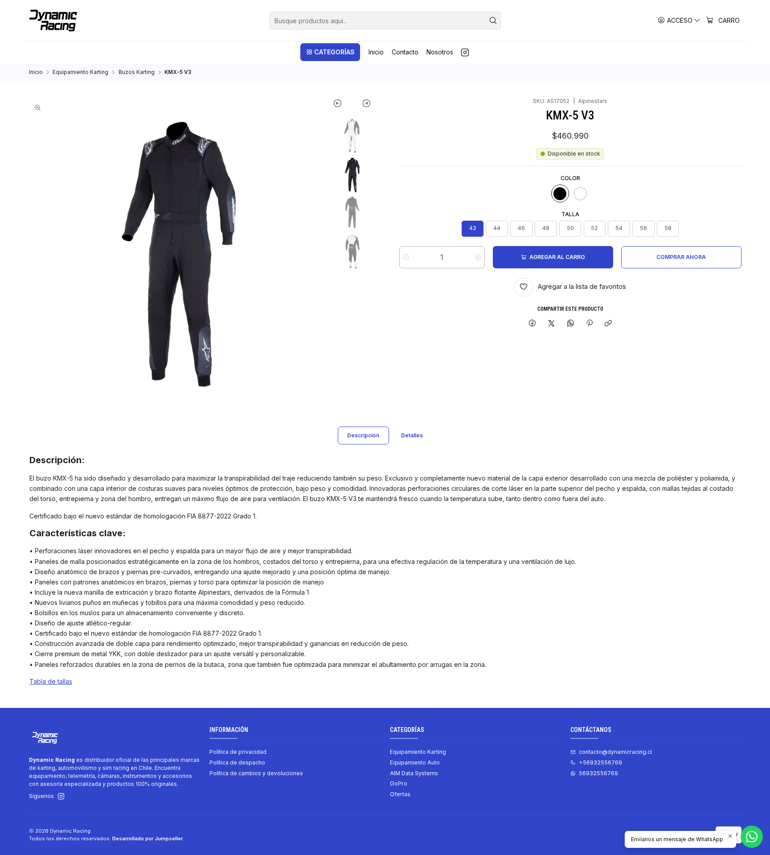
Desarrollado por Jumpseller (147, 838)
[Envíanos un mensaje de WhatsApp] (752, 837)
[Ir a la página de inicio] (53, 20)
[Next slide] (361, 105)
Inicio (36, 72)
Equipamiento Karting (80, 72)
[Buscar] (493, 20)
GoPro (398, 783)
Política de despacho (237, 762)
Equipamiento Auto (415, 762)
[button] (330, 52)
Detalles (412, 435)
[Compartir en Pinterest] (589, 324)
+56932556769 (600, 762)
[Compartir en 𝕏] (551, 324)
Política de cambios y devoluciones (256, 773)
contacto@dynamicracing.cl (615, 751)
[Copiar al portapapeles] (608, 324)
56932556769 (598, 773)
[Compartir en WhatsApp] (570, 324)
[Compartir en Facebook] (532, 324)
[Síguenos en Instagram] (465, 52)
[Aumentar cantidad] (477, 257)
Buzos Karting (137, 72)
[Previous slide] (342, 105)
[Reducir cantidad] (406, 257)
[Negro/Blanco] (560, 193)
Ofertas (400, 794)
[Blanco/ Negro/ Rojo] (580, 193)
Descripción (363, 435)
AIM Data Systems (414, 773)
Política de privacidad (237, 751)
